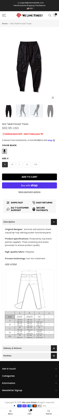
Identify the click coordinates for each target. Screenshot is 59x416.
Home (5, 23)
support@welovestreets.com (32, 3)
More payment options (29, 192)
